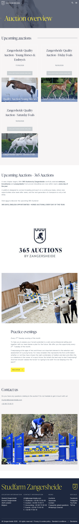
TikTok (72, 505)
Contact (51, 503)
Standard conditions (59, 521)
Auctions (51, 498)
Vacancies (52, 500)
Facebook (73, 498)
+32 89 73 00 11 (7, 404)
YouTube (73, 503)
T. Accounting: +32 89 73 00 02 (35, 505)
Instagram (73, 500)
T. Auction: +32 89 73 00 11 (34, 503)
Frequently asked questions (58, 505)
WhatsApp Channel (55, 507)
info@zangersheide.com (32, 498)
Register (16, 370)
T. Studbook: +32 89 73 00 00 (35, 500)
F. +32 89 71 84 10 (30, 510)
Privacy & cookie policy (42, 521)
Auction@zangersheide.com (12, 400)
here (7, 201)
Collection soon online (20, 73)
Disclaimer (73, 521)
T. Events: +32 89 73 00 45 (33, 507)
